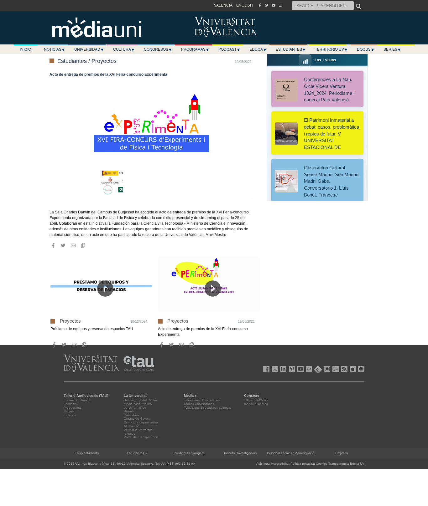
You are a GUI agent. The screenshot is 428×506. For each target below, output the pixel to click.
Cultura (123, 49)
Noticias (54, 49)
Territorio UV (331, 49)
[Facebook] (260, 5)
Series (392, 49)
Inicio (25, 49)
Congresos (157, 49)
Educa (257, 49)
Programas (195, 49)
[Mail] (280, 5)
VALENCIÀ (223, 5)
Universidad (88, 49)
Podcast (229, 49)
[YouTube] (273, 5)
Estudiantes (290, 49)
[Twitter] (266, 5)
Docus (365, 49)
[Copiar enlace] (83, 245)
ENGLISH (244, 5)
